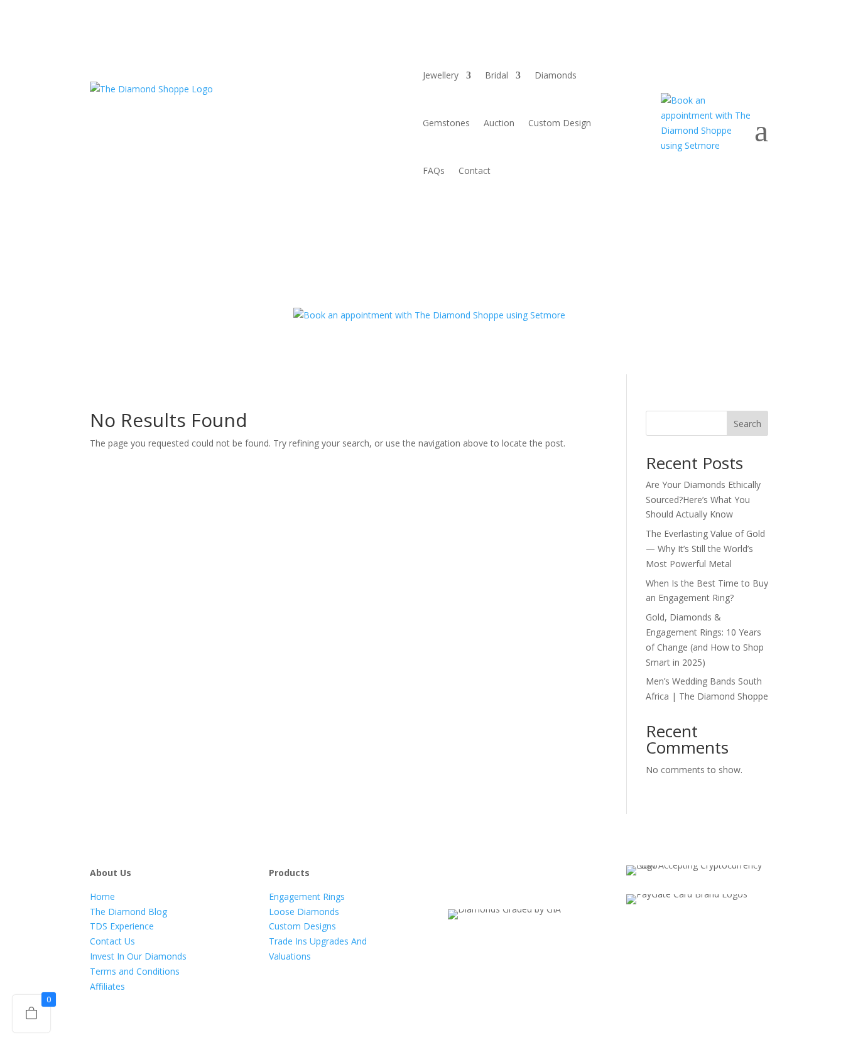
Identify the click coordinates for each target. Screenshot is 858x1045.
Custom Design (559, 123)
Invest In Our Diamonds (138, 956)
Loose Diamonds (304, 912)
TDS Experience (122, 926)
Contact (475, 170)
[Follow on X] (483, 875)
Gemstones (446, 123)
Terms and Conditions (135, 971)
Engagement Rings (307, 896)
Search (747, 424)
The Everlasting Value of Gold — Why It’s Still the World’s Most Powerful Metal (705, 549)
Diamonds (556, 75)
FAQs (434, 170)
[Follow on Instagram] (508, 875)
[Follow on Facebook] (458, 875)
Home (102, 896)
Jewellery (441, 75)
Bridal (496, 75)
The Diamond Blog (128, 912)
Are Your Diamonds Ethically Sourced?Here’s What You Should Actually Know (703, 500)
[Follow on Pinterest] (558, 875)
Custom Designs (302, 926)
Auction (499, 123)
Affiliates (107, 986)
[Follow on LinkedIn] (533, 875)
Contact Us (112, 941)
